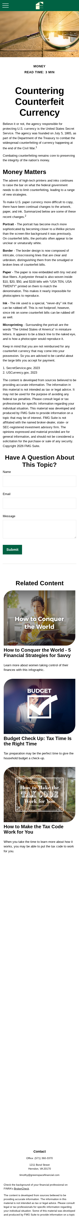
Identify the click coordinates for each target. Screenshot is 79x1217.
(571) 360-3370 (44, 1158)
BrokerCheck (21, 1188)
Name (7, 472)
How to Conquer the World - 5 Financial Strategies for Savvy (37, 652)
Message (9, 516)
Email (6, 494)
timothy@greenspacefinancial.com (39, 1174)
